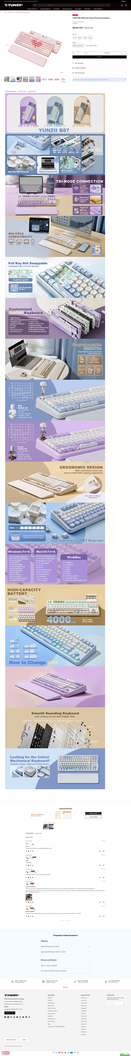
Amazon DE (84, 1003)
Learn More (16, 1)
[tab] (10, 91)
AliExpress (83, 1026)
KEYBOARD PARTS (67, 9)
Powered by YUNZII (18, 1046)
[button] (125, 5)
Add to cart (107, 52)
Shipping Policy (51, 1013)
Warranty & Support (52, 1011)
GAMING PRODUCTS (45, 9)
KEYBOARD (56, 9)
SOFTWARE (87, 9)
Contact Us (50, 1016)
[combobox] (71, 5)
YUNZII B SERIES (11, 12)
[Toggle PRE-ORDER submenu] (82, 9)
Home (5, 12)
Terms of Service (51, 1018)
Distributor (83, 1034)
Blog (49, 1024)
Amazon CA (84, 1000)
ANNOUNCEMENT (97, 9)
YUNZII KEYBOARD (10, 1046)
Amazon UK (84, 1021)
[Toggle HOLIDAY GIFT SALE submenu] (38, 9)
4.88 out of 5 (41, 814)
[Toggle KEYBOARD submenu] (60, 9)
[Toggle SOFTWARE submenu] (91, 9)
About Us (50, 997)
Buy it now (99, 56)
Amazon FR (84, 1008)
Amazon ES (84, 1005)
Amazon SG (84, 1018)
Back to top (65, 987)
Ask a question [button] (93, 816)
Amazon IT (83, 1013)
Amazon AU (84, 997)
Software (50, 1000)
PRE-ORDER (78, 9)
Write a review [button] (93, 813)
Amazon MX (84, 1016)
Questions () (38, 833)
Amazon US (84, 1024)
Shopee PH (83, 1029)
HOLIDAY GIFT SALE (32, 9)
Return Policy (51, 1005)
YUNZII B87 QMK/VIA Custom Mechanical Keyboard (22, 12)
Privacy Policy (51, 1021)
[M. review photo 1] (29, 897)
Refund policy (51, 1003)
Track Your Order (9, 1012)
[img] (29, 841)
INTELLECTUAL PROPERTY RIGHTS (56, 1026)
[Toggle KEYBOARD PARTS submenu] (73, 9)
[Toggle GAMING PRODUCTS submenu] (51, 9)
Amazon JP (83, 1011)
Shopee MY (83, 1032)
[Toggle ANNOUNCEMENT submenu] (103, 9)
